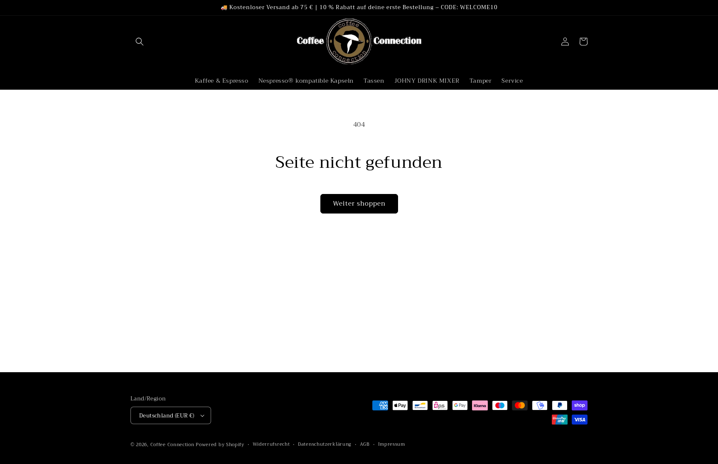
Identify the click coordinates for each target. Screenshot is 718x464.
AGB (365, 444)
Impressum (391, 444)
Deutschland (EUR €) (166, 415)
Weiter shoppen (359, 203)
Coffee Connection (172, 445)
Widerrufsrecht (271, 444)
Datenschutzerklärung (325, 444)
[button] (139, 41)
